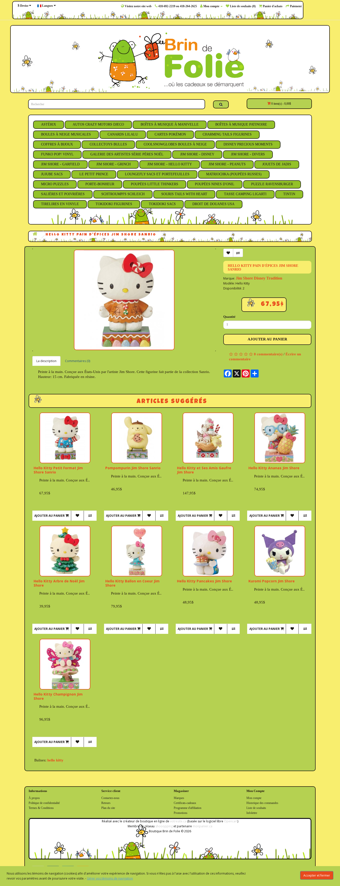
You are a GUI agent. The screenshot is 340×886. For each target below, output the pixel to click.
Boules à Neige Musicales (66, 134)
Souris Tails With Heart (184, 194)
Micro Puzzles (55, 184)
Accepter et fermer (316, 875)
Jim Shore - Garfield (60, 164)
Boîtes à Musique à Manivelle (170, 124)
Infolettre (251, 813)
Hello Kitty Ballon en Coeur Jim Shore (132, 583)
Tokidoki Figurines (114, 204)
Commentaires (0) (77, 361)
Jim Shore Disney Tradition (259, 278)
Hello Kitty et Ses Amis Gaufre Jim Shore (204, 470)
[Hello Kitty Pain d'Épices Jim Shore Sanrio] (124, 300)
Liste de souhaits (256, 808)
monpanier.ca (202, 826)
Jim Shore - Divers (248, 154)
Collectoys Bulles (108, 144)
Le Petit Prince (93, 174)
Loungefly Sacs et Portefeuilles (157, 174)
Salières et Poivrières (63, 194)
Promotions (180, 813)
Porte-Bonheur (99, 184)
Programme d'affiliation (187, 808)
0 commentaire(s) (268, 354)
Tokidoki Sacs (162, 204)
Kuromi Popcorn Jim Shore (271, 581)
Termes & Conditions (41, 808)
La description (46, 361)
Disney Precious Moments (248, 144)
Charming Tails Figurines (227, 134)
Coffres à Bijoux (57, 144)
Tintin (289, 194)
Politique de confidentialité (44, 803)
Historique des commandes (262, 803)
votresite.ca (178, 821)
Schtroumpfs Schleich (123, 194)
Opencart (230, 821)
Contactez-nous (110, 798)
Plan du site (108, 808)
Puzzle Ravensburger (272, 184)
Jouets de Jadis (276, 164)
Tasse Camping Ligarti (245, 194)
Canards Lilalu (123, 134)
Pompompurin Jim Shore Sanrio (133, 468)
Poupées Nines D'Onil (214, 184)
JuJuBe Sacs (52, 174)
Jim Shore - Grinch (113, 164)
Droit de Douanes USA (213, 204)
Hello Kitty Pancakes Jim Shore (204, 581)
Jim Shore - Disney (197, 154)
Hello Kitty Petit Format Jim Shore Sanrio (58, 470)
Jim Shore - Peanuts (227, 164)
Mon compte (253, 798)
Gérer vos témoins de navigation (110, 878)
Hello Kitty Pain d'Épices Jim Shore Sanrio (101, 234)
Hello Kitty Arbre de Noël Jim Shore (59, 583)
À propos (34, 798)
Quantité (229, 317)
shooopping (164, 826)
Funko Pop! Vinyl (57, 154)
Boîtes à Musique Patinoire (241, 124)
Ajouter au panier (267, 339)
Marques (179, 798)
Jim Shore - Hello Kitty (169, 164)
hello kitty (55, 760)
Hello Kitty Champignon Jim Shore (58, 696)
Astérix (48, 124)
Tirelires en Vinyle (60, 204)
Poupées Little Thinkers (154, 184)
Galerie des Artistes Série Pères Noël (127, 154)
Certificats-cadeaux (185, 803)
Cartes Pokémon (170, 134)
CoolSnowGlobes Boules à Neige (175, 144)
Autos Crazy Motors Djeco (98, 124)
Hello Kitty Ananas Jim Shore (273, 468)
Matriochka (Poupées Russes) (234, 174)
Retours (106, 803)
